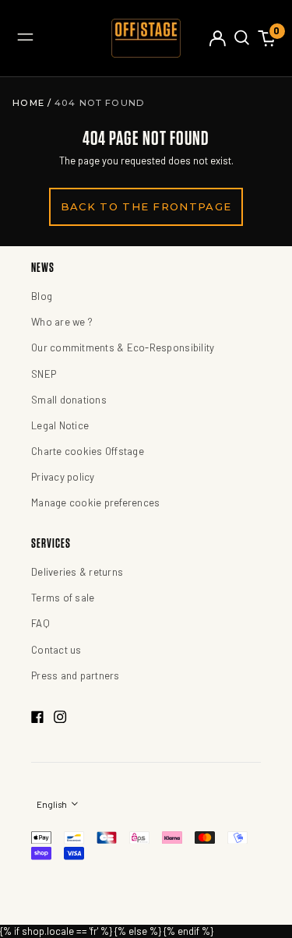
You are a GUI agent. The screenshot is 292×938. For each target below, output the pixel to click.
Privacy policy (63, 477)
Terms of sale (62, 597)
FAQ (40, 623)
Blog (41, 296)
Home (29, 102)
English (53, 804)
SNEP (43, 374)
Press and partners (75, 675)
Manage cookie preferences (95, 502)
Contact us (56, 650)
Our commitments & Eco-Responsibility (122, 347)
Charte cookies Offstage (87, 451)
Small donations (69, 399)
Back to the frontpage (146, 206)
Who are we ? (62, 322)
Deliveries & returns (77, 572)
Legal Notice (60, 425)
